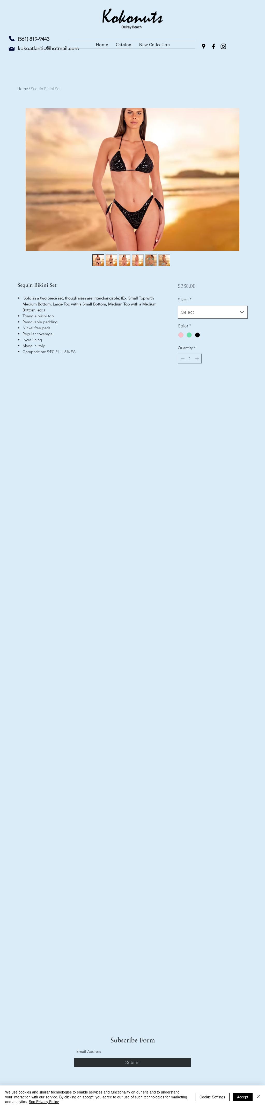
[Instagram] (223, 46)
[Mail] (11, 48)
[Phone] (11, 38)
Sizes (185, 299)
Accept (242, 1096)
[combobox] (213, 312)
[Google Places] (203, 46)
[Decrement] (182, 358)
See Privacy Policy (44, 1101)
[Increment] (197, 358)
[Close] (259, 1097)
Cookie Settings (212, 1096)
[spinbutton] (190, 358)
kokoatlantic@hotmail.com (48, 48)
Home (22, 88)
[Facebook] (213, 46)
